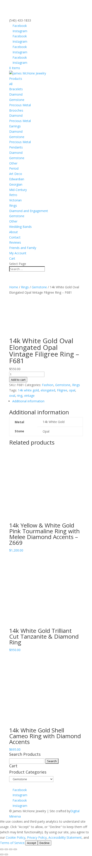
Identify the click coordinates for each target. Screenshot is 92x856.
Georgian (15, 184)
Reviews (15, 242)
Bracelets (16, 89)
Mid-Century (18, 190)
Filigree (62, 390)
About (13, 232)
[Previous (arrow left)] (2, 854)
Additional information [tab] (28, 401)
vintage (29, 395)
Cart (12, 258)
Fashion (47, 385)
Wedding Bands (20, 227)
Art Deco (15, 174)
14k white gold (28, 390)
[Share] (11, 849)
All (11, 84)
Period (14, 168)
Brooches (16, 110)
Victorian (15, 200)
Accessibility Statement (65, 837)
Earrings (15, 126)
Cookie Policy (15, 837)
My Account (17, 253)
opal (72, 390)
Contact (15, 237)
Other (13, 163)
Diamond (16, 94)
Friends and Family (22, 248)
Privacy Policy (37, 837)
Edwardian (16, 179)
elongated (48, 390)
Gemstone (16, 100)
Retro (13, 195)
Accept (31, 843)
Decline (45, 843)
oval (12, 395)
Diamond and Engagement (28, 211)
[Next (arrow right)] (6, 854)
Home (13, 287)
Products (15, 78)
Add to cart (18, 380)
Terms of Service (12, 843)
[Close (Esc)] (15, 849)
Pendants (16, 147)
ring (19, 395)
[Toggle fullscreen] (6, 849)
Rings (13, 205)
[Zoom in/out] (2, 849)
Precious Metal (20, 105)
